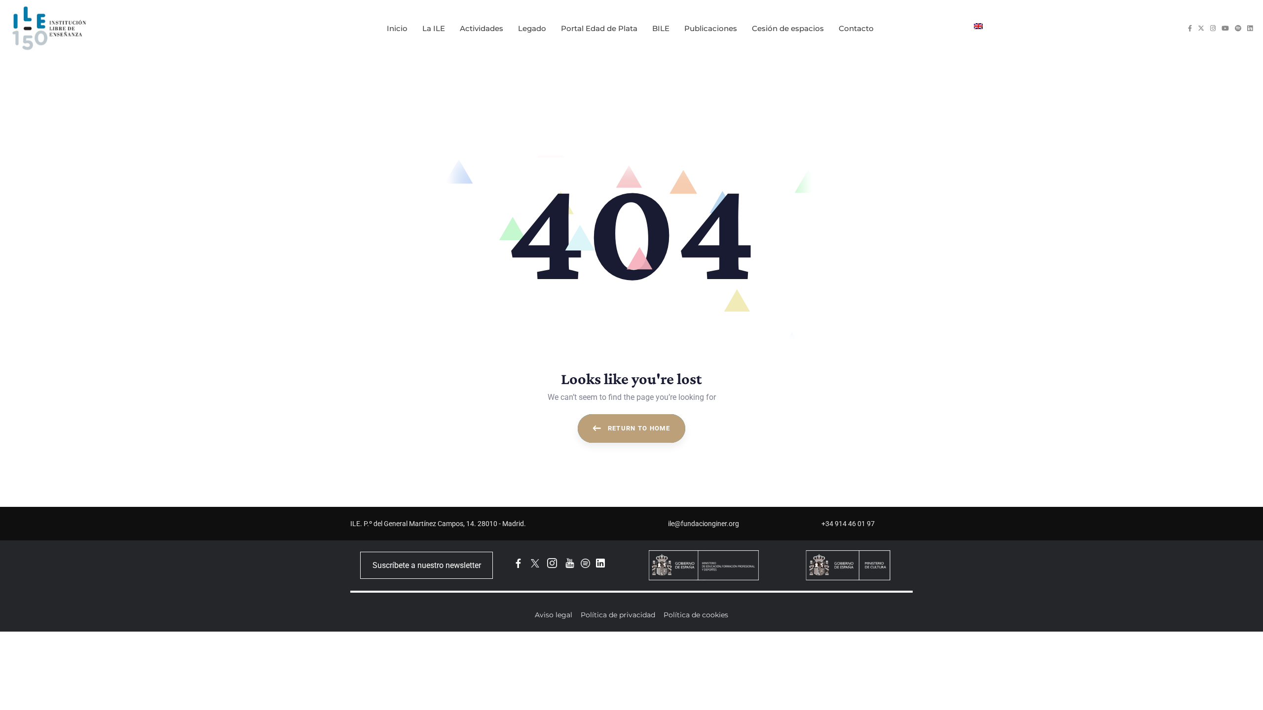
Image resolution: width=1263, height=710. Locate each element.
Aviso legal (553, 614)
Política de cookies (696, 614)
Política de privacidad (618, 614)
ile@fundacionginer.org (703, 524)
